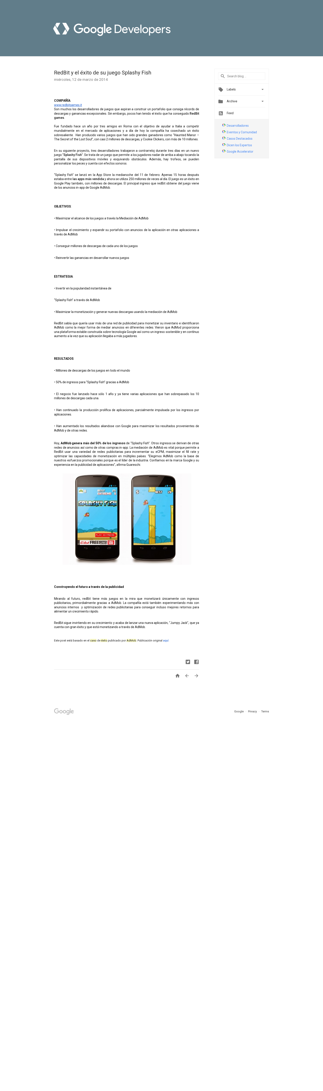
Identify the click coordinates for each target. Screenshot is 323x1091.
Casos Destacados (239, 138)
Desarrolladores (238, 125)
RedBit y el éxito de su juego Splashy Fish (102, 73)
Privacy (253, 711)
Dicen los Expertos (239, 145)
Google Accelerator (240, 151)
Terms (265, 711)
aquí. (166, 640)
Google (239, 711)
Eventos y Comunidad (242, 132)
